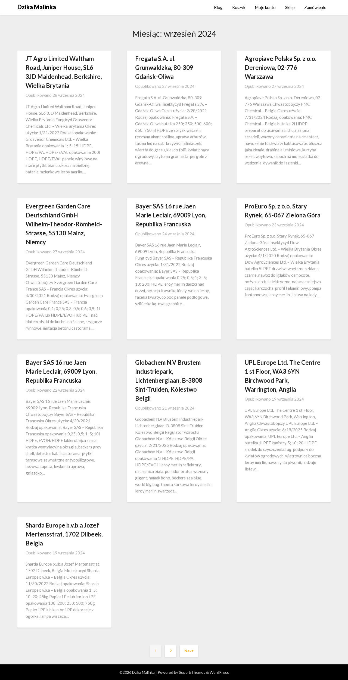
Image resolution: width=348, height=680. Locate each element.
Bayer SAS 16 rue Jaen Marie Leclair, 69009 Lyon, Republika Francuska (170, 215)
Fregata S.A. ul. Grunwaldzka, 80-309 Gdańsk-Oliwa (164, 67)
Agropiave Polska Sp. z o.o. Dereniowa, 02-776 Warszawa (280, 67)
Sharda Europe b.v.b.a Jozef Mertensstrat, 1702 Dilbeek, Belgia (64, 534)
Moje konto (265, 7)
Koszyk (238, 7)
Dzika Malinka (36, 7)
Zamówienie (315, 7)
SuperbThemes (192, 672)
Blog (218, 7)
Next (189, 650)
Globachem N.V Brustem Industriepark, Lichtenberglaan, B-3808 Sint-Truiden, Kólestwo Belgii (168, 380)
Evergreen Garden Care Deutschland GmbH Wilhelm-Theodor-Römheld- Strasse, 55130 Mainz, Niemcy (64, 224)
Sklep (290, 7)
